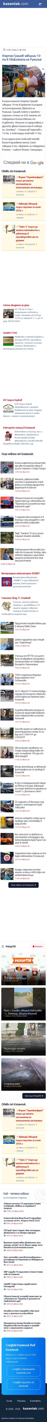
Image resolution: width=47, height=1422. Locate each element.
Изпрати (38, 946)
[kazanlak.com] (33, 1408)
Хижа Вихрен (29, 1418)
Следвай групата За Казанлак (23, 1384)
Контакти (35, 1400)
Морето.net (13, 1418)
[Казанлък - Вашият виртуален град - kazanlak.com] (15, 4)
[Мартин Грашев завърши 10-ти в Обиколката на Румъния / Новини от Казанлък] (23, 81)
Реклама (21, 1400)
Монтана (21, 1418)
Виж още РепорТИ (33, 1096)
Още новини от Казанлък (22, 885)
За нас (9, 1400)
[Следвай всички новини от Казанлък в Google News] (23, 161)
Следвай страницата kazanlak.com (23, 1371)
